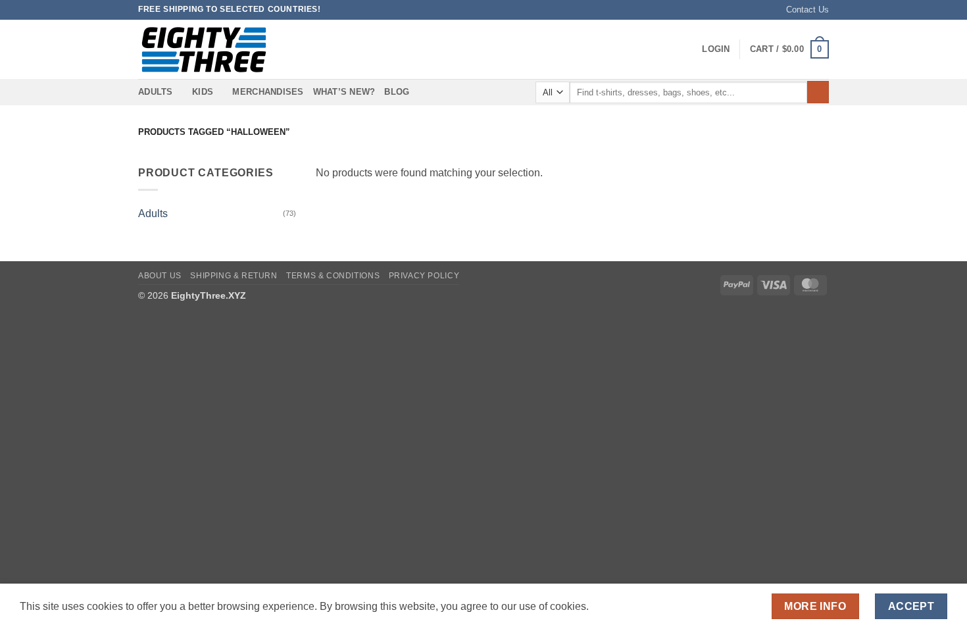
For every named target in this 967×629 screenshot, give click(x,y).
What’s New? (344, 92)
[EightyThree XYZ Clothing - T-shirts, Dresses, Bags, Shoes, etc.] (204, 50)
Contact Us (807, 9)
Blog (396, 92)
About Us (160, 275)
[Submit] (818, 92)
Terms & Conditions (333, 275)
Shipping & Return (233, 275)
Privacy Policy (424, 275)
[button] (716, 49)
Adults (153, 213)
